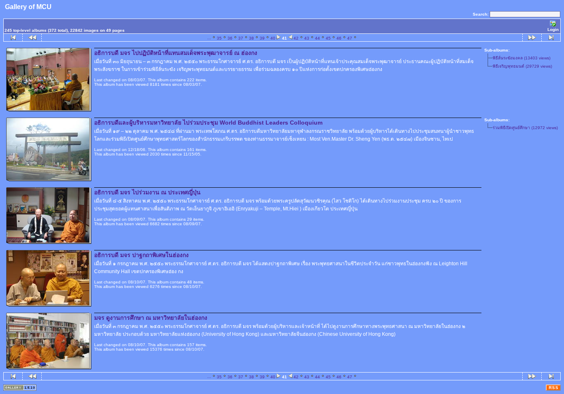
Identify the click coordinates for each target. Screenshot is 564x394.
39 (262, 38)
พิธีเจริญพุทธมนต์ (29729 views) (522, 66)
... (209, 37)
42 (296, 38)
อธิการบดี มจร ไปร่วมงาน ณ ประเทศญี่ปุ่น (147, 192)
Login (553, 29)
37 (240, 38)
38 (251, 38)
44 (317, 38)
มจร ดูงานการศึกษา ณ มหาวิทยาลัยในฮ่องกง (150, 317)
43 (306, 38)
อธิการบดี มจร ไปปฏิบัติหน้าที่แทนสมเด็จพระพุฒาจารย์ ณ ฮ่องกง (175, 53)
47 (349, 38)
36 (229, 38)
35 (219, 38)
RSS (554, 387)
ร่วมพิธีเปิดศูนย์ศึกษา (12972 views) (525, 127)
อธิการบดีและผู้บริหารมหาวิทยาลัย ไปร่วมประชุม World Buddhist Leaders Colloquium (208, 122)
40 (272, 38)
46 (339, 38)
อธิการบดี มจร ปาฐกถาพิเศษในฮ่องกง (141, 255)
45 (328, 38)
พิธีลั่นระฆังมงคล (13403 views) (521, 58)
